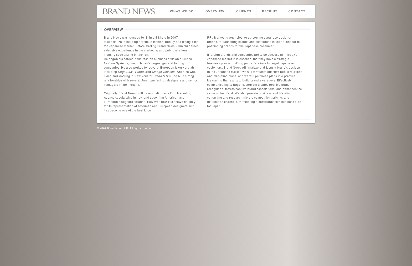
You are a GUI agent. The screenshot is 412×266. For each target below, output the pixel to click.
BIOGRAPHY (215, 11)
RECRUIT (270, 11)
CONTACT (297, 11)
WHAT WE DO (181, 11)
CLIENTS (244, 11)
